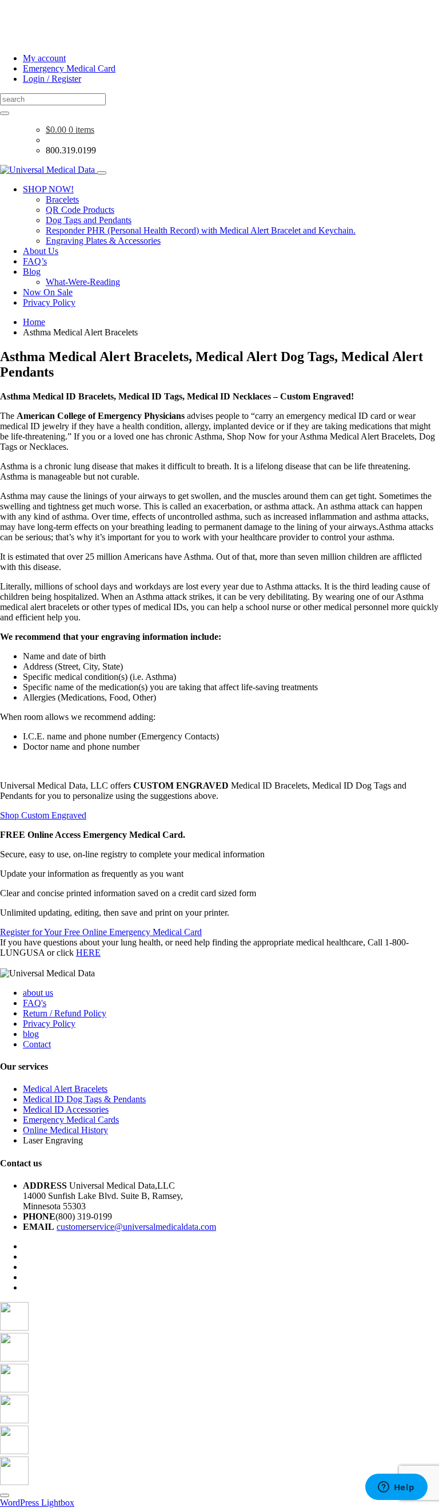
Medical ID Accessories (66, 1109)
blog (31, 1034)
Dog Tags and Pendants (88, 220)
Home (34, 322)
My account (44, 58)
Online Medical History (65, 1130)
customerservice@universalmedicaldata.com (136, 1227)
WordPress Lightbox (37, 1502)
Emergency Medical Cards (71, 1120)
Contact (37, 1044)
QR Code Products (80, 210)
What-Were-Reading (83, 282)
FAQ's (34, 1003)
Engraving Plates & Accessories (103, 241)
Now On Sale (48, 292)
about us (38, 993)
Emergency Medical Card (69, 68)
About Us (40, 251)
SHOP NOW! (48, 189)
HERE (88, 952)
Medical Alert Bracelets (65, 1089)
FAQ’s (35, 261)
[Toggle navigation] (101, 173)
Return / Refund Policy (64, 1013)
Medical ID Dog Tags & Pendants (84, 1099)
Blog (32, 271)
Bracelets (62, 199)
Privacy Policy (49, 302)
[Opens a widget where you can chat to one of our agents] (396, 1488)
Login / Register (52, 79)
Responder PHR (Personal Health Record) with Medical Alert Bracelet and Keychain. (201, 230)
